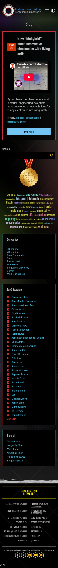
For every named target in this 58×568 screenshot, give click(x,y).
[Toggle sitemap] (47, 11)
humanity (26, 211)
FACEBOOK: (10, 505)
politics (31, 220)
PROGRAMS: (35, 532)
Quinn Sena (17, 309)
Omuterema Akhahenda (23, 346)
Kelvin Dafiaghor (20, 329)
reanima (37, 219)
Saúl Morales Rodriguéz (23, 301)
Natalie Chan (18, 378)
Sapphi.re (50, 550)
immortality (43, 211)
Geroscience (13, 441)
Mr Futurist (12, 449)
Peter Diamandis (15, 255)
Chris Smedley (18, 415)
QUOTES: (34, 541)
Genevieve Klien (19, 297)
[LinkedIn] (29, 555)
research (23, 223)
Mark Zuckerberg (16, 274)
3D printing (13, 249)
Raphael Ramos (19, 374)
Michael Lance (19, 398)
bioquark (22, 199)
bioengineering (13, 122)
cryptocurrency (40, 203)
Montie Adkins (18, 406)
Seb (13, 394)
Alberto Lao (17, 366)
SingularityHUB (15, 460)
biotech (34, 199)
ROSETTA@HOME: (10, 536)
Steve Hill (16, 386)
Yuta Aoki (16, 358)
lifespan (50, 215)
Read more (29, 131)
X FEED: (11, 518)
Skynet (10, 270)
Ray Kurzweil (14, 261)
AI (15, 195)
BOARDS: (34, 523)
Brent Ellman (18, 390)
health (48, 207)
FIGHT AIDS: (13, 527)
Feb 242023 (11, 46)
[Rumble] (41, 555)
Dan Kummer (18, 341)
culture (47, 203)
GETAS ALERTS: (36, 511)
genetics (23, 122)
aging (10, 195)
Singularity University (18, 267)
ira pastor (22, 215)
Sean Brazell (18, 382)
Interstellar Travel (10, 215)
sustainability (48, 223)
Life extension (37, 215)
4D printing (13, 252)
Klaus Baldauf (18, 350)
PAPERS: (34, 536)
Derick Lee (16, 362)
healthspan (16, 211)
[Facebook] (17, 555)
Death (51, 203)
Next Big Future (15, 453)
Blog (29, 24)
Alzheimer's (21, 195)
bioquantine (10, 199)
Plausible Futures (16, 456)
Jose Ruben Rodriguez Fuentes (27, 118)
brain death (25, 203)
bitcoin (9, 202)
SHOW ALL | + (11, 419)
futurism (35, 208)
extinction (22, 207)
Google (41, 207)
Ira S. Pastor (17, 411)
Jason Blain (17, 402)
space (40, 223)
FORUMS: (21, 541)
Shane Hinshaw (19, 370)
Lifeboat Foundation (22, 550)
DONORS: (19, 523)
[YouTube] (35, 555)
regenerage (48, 219)
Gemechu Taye (19, 325)
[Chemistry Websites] (29, 173)
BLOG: (33, 518)
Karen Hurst (17, 333)
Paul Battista (18, 321)
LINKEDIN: (11, 511)
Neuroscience (24, 220)
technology (16, 227)
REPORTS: (34, 527)
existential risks (12, 207)
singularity (34, 223)
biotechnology (47, 199)
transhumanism (30, 227)
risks (28, 223)
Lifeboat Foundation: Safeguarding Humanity (21, 10)
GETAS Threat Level (29, 493)
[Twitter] (23, 555)
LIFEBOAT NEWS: (37, 505)
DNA (9, 258)
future (29, 207)
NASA (18, 219)
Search (51, 155)
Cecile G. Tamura (20, 354)
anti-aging (32, 195)
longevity (10, 219)
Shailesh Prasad (20, 317)
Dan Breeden (18, 313)
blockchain (18, 203)
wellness (43, 227)
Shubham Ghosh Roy (22, 305)
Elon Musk (12, 264)
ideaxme (33, 211)
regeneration (13, 223)
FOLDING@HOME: (10, 532)
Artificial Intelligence (45, 195)
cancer (32, 203)
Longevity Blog (15, 445)
